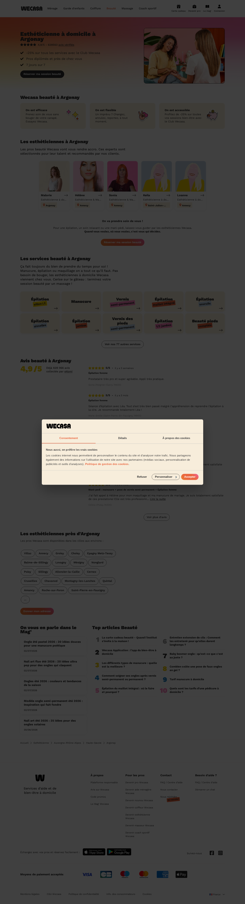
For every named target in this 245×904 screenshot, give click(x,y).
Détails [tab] (122, 438)
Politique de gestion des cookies (107, 464)
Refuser (142, 476)
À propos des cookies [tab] (176, 438)
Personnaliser (163, 476)
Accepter (189, 476)
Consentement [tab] (68, 438)
